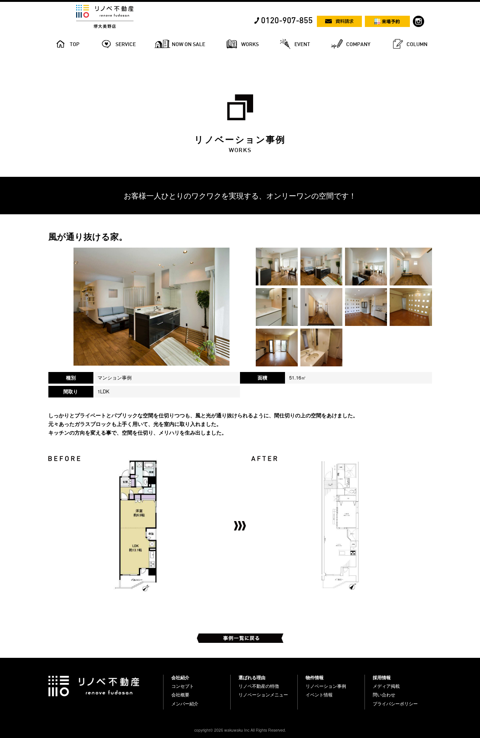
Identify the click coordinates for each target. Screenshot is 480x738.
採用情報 (382, 677)
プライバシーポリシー (395, 703)
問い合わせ (384, 694)
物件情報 (315, 677)
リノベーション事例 (326, 686)
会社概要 (180, 694)
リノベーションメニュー (263, 694)
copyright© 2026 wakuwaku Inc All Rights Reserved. (240, 730)
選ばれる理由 (252, 677)
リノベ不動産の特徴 (258, 686)
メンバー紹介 (184, 703)
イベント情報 (319, 694)
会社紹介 (180, 677)
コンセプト (182, 686)
